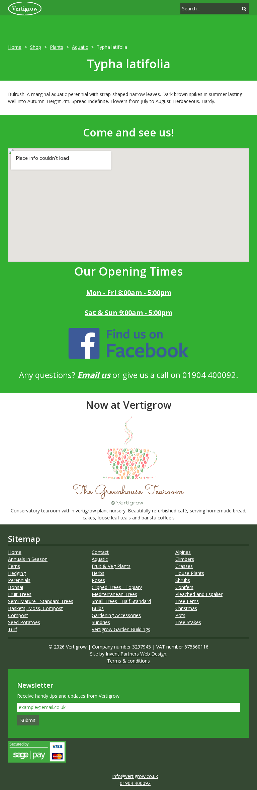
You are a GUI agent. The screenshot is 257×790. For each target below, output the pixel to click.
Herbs (98, 573)
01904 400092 (135, 783)
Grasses (184, 566)
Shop (35, 47)
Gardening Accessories (116, 615)
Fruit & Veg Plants (111, 566)
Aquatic (80, 47)
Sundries (101, 622)
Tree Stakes (188, 622)
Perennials (19, 580)
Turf (12, 629)
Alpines (183, 552)
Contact (100, 552)
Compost (18, 615)
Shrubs (182, 580)
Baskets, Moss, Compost (35, 608)
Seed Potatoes (24, 622)
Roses (98, 580)
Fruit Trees (19, 594)
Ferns (14, 566)
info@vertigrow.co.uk (135, 776)
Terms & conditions (128, 661)
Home (14, 47)
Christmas (186, 608)
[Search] (244, 8)
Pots (180, 615)
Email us (93, 374)
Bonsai (15, 587)
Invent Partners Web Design (136, 654)
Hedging (17, 573)
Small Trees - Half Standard (121, 601)
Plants (56, 47)
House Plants (189, 573)
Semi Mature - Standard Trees (40, 601)
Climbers (184, 559)
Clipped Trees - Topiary (117, 587)
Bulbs (98, 608)
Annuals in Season (28, 559)
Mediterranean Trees (114, 594)
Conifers (184, 587)
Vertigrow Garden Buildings (121, 629)
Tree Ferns (187, 601)
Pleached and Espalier (199, 594)
